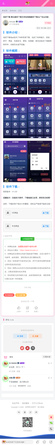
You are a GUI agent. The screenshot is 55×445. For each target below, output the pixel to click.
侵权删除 (25, 403)
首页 (5, 10)
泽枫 (11, 377)
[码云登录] (27, 348)
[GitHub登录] (33, 348)
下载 (47, 212)
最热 (11, 357)
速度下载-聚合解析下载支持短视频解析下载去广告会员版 (26, 17)
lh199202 (13, 363)
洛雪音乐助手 (30, 407)
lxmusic (12, 21)
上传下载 (22, 295)
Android (13, 10)
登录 (21, 336)
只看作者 (46, 356)
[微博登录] (22, 348)
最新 (5, 357)
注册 (36, 336)
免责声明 (15, 403)
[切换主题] (51, 428)
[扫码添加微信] (51, 423)
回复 (18, 371)
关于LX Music (37, 403)
